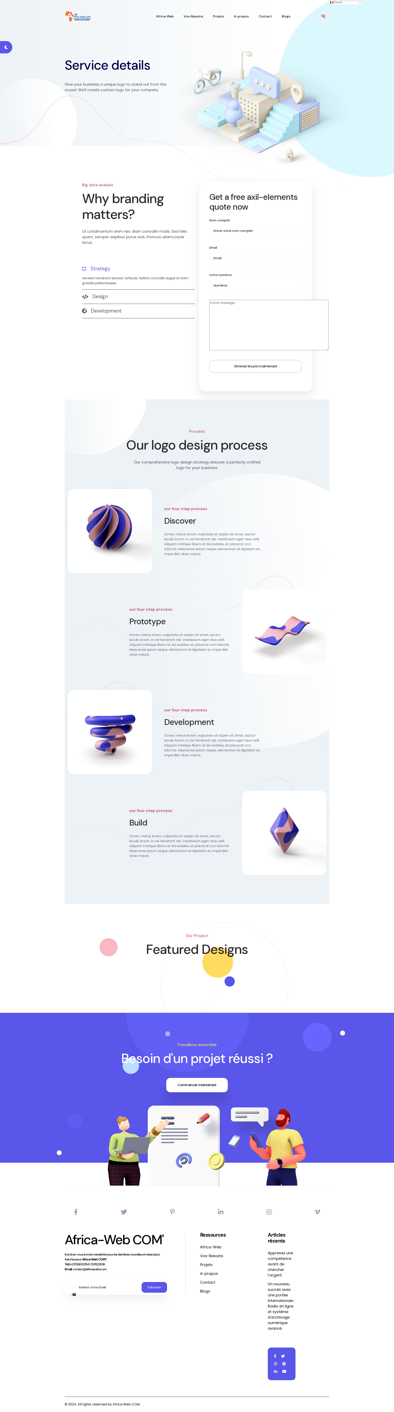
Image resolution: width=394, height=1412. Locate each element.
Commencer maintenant (197, 1085)
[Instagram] (269, 1212)
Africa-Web (165, 16)
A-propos (241, 16)
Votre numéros (220, 275)
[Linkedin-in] (220, 1212)
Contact (265, 16)
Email (213, 248)
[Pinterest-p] (172, 1212)
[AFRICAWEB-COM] (78, 16)
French (337, 2)
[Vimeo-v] (317, 1212)
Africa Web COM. (126, 1404)
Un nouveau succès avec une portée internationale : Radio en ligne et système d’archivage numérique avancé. (281, 1306)
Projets (218, 16)
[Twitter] (124, 1212)
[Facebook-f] (76, 1212)
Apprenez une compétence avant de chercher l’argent (280, 1264)
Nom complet (219, 220)
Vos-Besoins (193, 16)
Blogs (286, 16)
